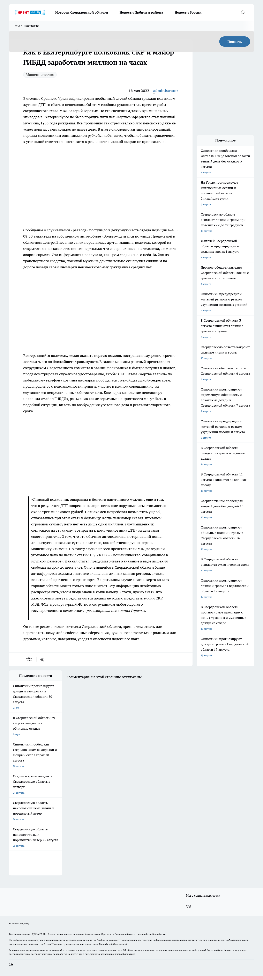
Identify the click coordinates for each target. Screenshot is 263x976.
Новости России (188, 12)
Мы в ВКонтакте (27, 26)
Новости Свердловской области (81, 12)
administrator (165, 90)
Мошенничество (40, 74)
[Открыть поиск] (243, 12)
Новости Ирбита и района (141, 12)
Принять (234, 41)
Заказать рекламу (19, 923)
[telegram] (43, 659)
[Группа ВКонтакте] (188, 907)
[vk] (29, 659)
